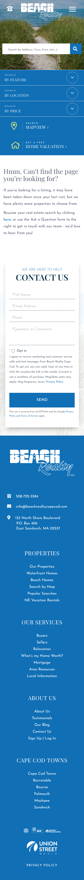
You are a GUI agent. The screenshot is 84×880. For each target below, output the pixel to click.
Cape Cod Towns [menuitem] (42, 774)
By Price (13, 111)
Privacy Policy (54, 381)
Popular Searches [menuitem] (42, 593)
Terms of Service (29, 416)
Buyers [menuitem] (41, 636)
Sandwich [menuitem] (42, 807)
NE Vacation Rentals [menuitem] (42, 600)
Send (42, 400)
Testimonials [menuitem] (42, 718)
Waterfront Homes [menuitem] (41, 573)
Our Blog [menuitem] (42, 725)
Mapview (36, 126)
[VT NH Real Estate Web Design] (42, 847)
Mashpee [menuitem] (42, 801)
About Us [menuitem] (42, 711)
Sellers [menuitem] (42, 642)
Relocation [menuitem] (42, 649)
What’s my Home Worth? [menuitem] (42, 656)
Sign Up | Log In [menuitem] (42, 738)
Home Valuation (45, 145)
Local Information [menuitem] (42, 676)
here (7, 220)
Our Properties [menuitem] (42, 567)
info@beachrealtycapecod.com (41, 507)
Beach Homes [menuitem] (42, 580)
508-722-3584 (27, 496)
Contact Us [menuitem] (42, 732)
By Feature (15, 79)
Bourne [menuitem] (42, 787)
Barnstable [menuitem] (42, 780)
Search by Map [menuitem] (42, 587)
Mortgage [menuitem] (42, 663)
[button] (76, 48)
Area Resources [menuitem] (42, 669)
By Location (17, 95)
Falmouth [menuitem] (42, 794)
